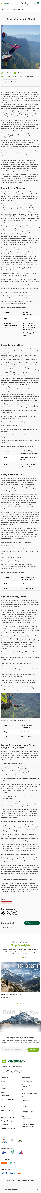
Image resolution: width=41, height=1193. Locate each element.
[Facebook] (3, 913)
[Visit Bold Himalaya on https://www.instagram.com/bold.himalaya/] (7, 1071)
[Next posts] (39, 979)
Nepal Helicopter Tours (8, 1128)
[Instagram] (16, 913)
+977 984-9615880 (28, 1112)
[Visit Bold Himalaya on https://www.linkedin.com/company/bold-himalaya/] (11, 1071)
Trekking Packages (7, 1110)
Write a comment (31, 923)
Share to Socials (11, 82)
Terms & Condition (22, 1180)
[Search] (25, 3)
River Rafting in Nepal (8, 1117)
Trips (2, 1092)
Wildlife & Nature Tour (8, 1114)
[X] (8, 913)
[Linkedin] (12, 913)
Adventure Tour (27, 1081)
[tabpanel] (20, 980)
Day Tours (4, 1124)
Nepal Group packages (29, 1093)
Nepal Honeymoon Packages (28, 1085)
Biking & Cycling (6, 1121)
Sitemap (32, 1180)
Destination (5, 1096)
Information (7, 903)
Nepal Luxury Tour (27, 1097)
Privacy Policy (11, 1180)
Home (2, 9)
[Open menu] (38, 3)
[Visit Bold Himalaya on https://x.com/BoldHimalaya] (16, 1071)
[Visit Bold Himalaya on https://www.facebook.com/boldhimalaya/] (2, 1071)
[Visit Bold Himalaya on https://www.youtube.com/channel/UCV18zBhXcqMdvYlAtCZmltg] (20, 1071)
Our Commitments (7, 1099)
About (3, 1085)
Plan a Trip (31, 3)
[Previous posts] (2, 979)
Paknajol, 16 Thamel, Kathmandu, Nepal (28, 1125)
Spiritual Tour (26, 1100)
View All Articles (20, 957)
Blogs (7, 9)
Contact (4, 1088)
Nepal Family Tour (27, 1090)
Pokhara (22, 363)
